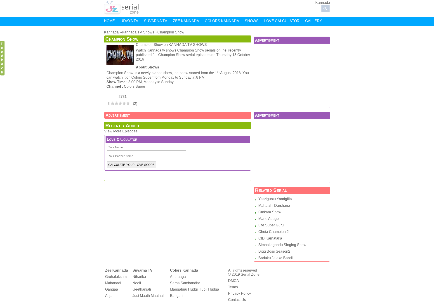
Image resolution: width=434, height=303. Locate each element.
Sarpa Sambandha (185, 283)
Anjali (109, 296)
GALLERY (313, 21)
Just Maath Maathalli (148, 296)
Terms (233, 287)
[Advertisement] (292, 75)
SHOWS (252, 21)
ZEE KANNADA (186, 21)
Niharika (139, 277)
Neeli (136, 283)
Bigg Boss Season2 (274, 251)
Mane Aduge (268, 219)
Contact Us (237, 300)
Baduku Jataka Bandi (275, 258)
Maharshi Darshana (274, 205)
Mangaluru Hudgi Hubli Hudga (194, 289)
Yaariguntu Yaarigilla (275, 199)
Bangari (176, 296)
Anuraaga (178, 277)
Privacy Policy (239, 293)
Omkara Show (269, 212)
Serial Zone (250, 274)
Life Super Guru (271, 225)
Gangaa (111, 289)
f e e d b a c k (2, 58)
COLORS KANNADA (222, 21)
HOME (109, 21)
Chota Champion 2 (273, 232)
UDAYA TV (129, 21)
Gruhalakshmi (116, 277)
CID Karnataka (270, 238)
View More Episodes (120, 131)
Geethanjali (141, 289)
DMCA (233, 281)
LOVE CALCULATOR (282, 21)
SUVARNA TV (155, 21)
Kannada (322, 3)
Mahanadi (113, 283)
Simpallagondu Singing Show (282, 245)
